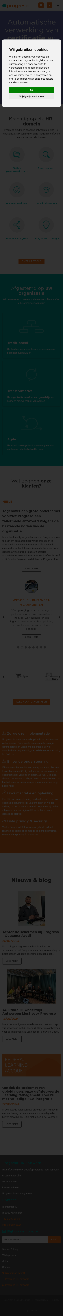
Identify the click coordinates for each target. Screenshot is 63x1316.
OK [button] (31, 90)
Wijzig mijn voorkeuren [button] (31, 96)
